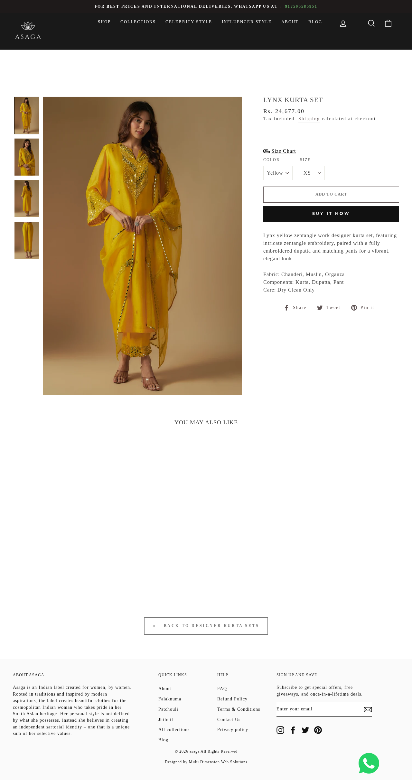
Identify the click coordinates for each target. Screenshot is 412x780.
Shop (104, 21)
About (290, 21)
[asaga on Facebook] (293, 730)
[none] (26, 115)
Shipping (309, 118)
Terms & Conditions (238, 709)
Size (305, 160)
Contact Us (228, 719)
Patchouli (168, 709)
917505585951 (301, 7)
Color (271, 160)
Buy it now (331, 213)
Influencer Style (247, 21)
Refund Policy (232, 699)
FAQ (222, 688)
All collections (174, 729)
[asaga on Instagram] (280, 730)
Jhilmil (165, 719)
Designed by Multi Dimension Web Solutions (206, 762)
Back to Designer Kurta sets (210, 625)
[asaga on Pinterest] (318, 730)
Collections (138, 21)
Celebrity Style (188, 21)
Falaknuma (169, 699)
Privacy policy (232, 729)
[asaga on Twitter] (305, 730)
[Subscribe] (368, 709)
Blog (315, 21)
